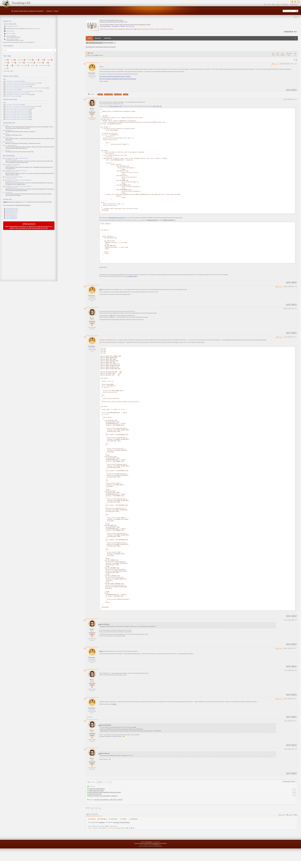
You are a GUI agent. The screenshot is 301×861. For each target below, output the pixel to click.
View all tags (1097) (8, 71)
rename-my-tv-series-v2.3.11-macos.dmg (13, 177)
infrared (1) (120, 799)
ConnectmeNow (30, 62)
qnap (42, 60)
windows (49, 60)
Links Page (7, 150)
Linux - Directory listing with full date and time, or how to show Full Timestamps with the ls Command (26, 88)
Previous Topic (286, 781)
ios (10, 65)
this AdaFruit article (132, 276)
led (46, 62)
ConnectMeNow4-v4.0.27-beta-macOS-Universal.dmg (16, 158)
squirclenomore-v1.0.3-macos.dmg (12, 164)
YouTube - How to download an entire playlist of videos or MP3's (18, 84)
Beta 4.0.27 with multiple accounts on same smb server (17, 86)
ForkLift (7, 125)
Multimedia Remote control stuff (116, 218)
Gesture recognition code (115, 106)
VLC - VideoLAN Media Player (11, 145)
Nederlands (294, 4)
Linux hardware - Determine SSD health (121, 822)
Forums (89, 38)
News (269, 4)
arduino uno (20, 62)
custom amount (36, 28)
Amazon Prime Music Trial (11, 214)
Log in (286, 4)
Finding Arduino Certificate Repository (97, 789)
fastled (5, 68)
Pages (273, 4)
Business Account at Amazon (12, 210)
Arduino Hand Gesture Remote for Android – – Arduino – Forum (36, 11)
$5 (26, 28)
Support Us (39, 228)
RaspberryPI (39, 62)
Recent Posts (107, 38)
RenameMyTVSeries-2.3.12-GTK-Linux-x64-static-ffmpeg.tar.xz (18, 180)
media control (118, 94)
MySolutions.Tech (9, 130)
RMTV (5, 65)
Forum (278, 4)
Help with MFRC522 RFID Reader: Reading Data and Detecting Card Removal (105, 792)
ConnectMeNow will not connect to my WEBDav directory (17, 94)
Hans (96, 55)
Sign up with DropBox (10, 33)
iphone (16, 65)
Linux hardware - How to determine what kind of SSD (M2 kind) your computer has (22, 83)
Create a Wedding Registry (11, 217)
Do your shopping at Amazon (12, 26)
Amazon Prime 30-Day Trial (11, 211)
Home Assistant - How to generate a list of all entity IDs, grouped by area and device (22, 91)
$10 (28, 28)
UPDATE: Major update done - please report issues (16, 93)
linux (36, 60)
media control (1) (113, 799)
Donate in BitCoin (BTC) (11, 36)
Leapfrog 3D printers (9, 142)
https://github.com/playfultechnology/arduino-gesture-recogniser (115, 76)
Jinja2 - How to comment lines (12, 89)
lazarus (5, 62)
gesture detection (109, 94)
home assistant (24, 65)
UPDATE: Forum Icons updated (12, 96)
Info (282, 4)
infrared (125, 94)
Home (265, 4)
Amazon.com (24, 202)
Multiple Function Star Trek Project (96, 790)
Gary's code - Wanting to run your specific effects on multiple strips (103, 796)
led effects (29, 60)
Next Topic (292, 781)
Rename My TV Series (43, 65)
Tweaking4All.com (156, 842)
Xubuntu (7, 133)
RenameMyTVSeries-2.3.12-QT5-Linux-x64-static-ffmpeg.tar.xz (18, 186)
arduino (100, 94)
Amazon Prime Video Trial (11, 215)
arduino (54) (97, 799)
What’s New (98, 38)
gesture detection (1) (104, 799)
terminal (12, 62)
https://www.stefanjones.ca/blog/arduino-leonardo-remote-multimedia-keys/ (117, 79)
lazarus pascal (20, 60)
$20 (30, 28)
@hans (101, 289)
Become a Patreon (10, 31)
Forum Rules (120, 22)
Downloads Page (8, 192)
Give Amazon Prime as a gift (12, 212)
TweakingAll (21, 3)
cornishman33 (102, 822)
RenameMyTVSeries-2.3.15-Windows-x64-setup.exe (16, 170)
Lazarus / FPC (8, 137)
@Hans (114, 704)
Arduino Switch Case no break (95, 794)
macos (5, 60)
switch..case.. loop (157, 106)
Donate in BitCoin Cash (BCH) (12, 39)
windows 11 (33, 65)
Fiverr (111, 315)
